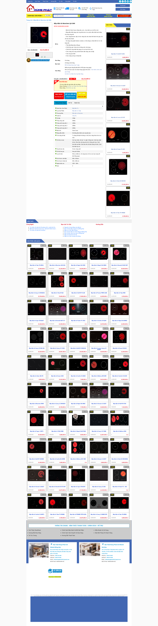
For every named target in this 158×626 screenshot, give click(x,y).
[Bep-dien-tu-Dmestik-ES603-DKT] (119, 262)
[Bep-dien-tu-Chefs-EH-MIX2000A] (119, 456)
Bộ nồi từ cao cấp (70, 88)
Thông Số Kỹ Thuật (60, 103)
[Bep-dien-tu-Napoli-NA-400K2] (99, 262)
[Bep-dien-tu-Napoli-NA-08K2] (78, 401)
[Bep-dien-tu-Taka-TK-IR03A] (36, 262)
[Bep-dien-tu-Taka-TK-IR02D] (119, 512)
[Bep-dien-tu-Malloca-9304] (119, 429)
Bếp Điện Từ (75, 108)
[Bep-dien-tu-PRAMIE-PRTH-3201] (78, 512)
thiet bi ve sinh (121, 595)
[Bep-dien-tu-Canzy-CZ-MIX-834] (36, 345)
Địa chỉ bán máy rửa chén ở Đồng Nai (74, 233)
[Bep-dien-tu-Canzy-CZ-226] (99, 484)
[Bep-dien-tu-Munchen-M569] (36, 401)
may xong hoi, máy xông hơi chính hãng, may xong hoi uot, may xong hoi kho (92, 595)
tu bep (106, 595)
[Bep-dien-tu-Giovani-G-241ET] (99, 456)
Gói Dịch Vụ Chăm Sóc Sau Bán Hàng (74, 74)
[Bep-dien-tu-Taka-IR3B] (119, 290)
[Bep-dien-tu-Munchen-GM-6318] (57, 262)
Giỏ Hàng (122, 9)
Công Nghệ (67, 1)
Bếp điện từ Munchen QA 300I (42, 20)
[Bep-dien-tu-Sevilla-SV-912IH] (99, 318)
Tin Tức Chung (33, 535)
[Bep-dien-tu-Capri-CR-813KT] (78, 484)
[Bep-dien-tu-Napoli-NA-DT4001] (78, 429)
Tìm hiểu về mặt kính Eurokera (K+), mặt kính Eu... (43, 227)
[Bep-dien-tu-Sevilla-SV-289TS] (36, 512)
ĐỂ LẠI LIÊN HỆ (70, 95)
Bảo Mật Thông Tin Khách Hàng (103, 533)
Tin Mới (75, 1)
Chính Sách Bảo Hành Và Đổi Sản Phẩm (73, 530)
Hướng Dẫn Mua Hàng (35, 533)
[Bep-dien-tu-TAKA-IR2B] (57, 429)
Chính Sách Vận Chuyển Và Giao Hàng (72, 533)
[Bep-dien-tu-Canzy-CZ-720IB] (99, 429)
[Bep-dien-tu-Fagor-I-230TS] (36, 429)
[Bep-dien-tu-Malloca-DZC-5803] (78, 456)
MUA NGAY (59, 95)
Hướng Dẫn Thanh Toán (68, 535)
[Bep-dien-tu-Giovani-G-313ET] (99, 401)
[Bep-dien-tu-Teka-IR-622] (57, 290)
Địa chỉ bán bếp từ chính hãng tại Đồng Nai (75, 231)
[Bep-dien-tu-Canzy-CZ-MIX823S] (57, 401)
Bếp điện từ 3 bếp (76, 110)
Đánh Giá (77, 103)
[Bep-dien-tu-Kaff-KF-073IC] (119, 401)
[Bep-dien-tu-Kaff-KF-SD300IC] (36, 456)
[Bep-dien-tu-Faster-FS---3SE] (119, 484)
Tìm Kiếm (48, 15)
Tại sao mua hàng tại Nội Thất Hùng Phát (40, 59)
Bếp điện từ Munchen (77, 113)
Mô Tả (70, 103)
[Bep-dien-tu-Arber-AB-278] (36, 373)
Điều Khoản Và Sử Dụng (101, 530)
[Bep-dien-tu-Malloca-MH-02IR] (99, 373)
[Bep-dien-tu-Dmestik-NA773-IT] (57, 318)
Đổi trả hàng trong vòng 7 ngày (72, 65)
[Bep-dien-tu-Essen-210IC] (57, 373)
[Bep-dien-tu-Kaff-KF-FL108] (78, 290)
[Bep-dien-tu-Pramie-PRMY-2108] (99, 290)
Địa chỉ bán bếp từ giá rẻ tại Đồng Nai (74, 228)
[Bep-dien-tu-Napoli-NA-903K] (78, 262)
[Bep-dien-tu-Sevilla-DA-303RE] (57, 456)
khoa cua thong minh (110, 595)
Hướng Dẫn (53, 1)
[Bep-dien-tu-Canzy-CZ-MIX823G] (36, 290)
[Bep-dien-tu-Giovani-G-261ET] (36, 484)
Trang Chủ (30, 1)
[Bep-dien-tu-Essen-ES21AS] (119, 345)
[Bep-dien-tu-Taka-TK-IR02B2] (57, 512)
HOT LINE (82, 95)
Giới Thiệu (37, 1)
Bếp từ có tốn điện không (70, 230)
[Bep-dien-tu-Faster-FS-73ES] (78, 318)
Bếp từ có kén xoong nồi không (72, 236)
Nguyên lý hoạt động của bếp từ (72, 227)
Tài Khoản (122, 5)
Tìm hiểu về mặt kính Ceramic (37, 230)
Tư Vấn (61, 1)
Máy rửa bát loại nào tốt (70, 234)
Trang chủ (29, 20)
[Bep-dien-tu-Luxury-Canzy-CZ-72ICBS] (99, 345)
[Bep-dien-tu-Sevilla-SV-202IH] (78, 373)
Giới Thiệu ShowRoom (35, 530)
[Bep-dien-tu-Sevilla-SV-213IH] (119, 373)
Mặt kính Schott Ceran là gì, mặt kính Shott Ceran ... (43, 228)
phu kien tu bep (116, 595)
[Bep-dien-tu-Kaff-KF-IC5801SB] (78, 345)
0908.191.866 (82, 96)
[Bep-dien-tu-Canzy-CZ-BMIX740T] (99, 512)
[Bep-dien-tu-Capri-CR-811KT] (36, 318)
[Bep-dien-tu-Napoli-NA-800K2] (119, 318)
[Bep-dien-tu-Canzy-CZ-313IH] (57, 345)
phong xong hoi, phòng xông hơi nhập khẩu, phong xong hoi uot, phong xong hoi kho (64, 595)
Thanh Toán (45, 1)
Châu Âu (74, 115)
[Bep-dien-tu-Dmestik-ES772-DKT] (57, 484)
